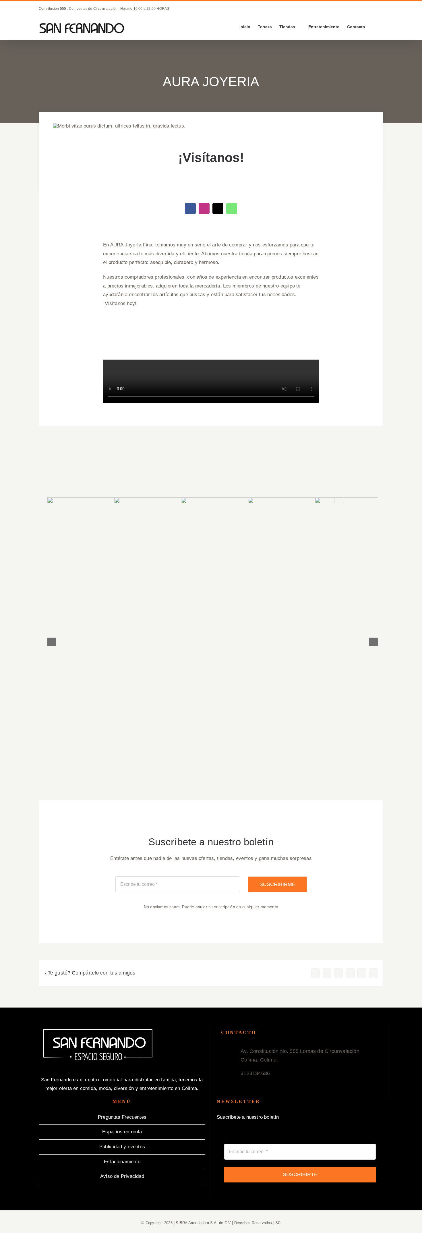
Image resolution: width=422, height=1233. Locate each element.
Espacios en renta (122, 1131)
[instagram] (204, 208)
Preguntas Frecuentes (122, 1117)
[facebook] (190, 208)
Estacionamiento (122, 1161)
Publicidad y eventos (122, 1146)
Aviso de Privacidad (122, 1176)
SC (277, 1223)
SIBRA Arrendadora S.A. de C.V (203, 1223)
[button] (374, 27)
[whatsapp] (231, 208)
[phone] (217, 208)
